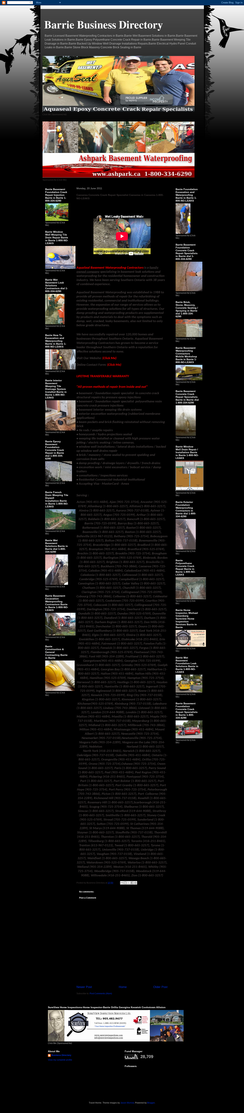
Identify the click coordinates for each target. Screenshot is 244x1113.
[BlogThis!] (125, 883)
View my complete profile (60, 1060)
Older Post (160, 987)
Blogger (151, 1103)
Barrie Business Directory (103, 24)
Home (123, 987)
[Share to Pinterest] (135, 883)
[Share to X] (128, 883)
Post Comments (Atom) (101, 993)
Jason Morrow (127, 1103)
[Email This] (122, 883)
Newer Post (84, 987)
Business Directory (61, 1055)
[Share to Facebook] (132, 883)
